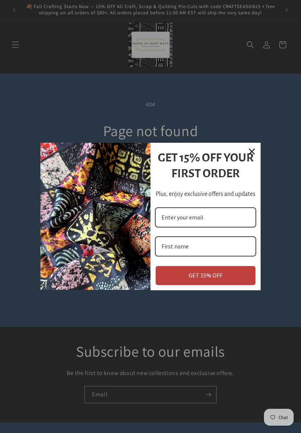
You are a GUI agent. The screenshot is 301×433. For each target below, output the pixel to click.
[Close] (252, 151)
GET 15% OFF (205, 275)
